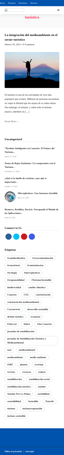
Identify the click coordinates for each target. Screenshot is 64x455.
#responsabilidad (15, 280)
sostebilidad (43, 394)
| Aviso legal (29, 451)
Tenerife (49, 401)
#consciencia (13, 265)
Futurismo (23, 3)
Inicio (2, 3)
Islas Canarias (44, 324)
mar (9, 350)
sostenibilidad (14, 401)
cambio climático (37, 287)
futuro (27, 324)
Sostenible (33, 401)
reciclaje (39, 364)
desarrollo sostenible (37, 309)
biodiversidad (14, 287)
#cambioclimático (16, 258)
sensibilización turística (19, 386)
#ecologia (12, 272)
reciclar (11, 372)
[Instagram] (32, 237)
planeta (23, 364)
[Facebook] (8, 237)
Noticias (33, 3)
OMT (10, 364)
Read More (11, 121)
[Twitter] (16, 237)
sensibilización (14, 379)
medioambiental (27, 350)
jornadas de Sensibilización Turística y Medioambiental (26, 340)
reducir (42, 372)
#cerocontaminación (42, 258)
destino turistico (15, 316)
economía (35, 316)
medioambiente (15, 357)
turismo (11, 408)
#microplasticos (32, 272)
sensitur (42, 386)
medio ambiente (38, 357)
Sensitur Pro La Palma (18, 394)
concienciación (43, 294)
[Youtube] (24, 237)
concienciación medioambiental (23, 302)
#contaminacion (35, 265)
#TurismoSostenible (41, 280)
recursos (26, 372)
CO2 (26, 294)
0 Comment (28, 44)
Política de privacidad (14, 451)
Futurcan (12, 3)
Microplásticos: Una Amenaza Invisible (38, 193)
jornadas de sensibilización (20, 331)
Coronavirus (13, 309)
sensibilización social (39, 379)
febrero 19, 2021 (13, 44)
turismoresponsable (32, 408)
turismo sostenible (16, 416)
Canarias (12, 294)
